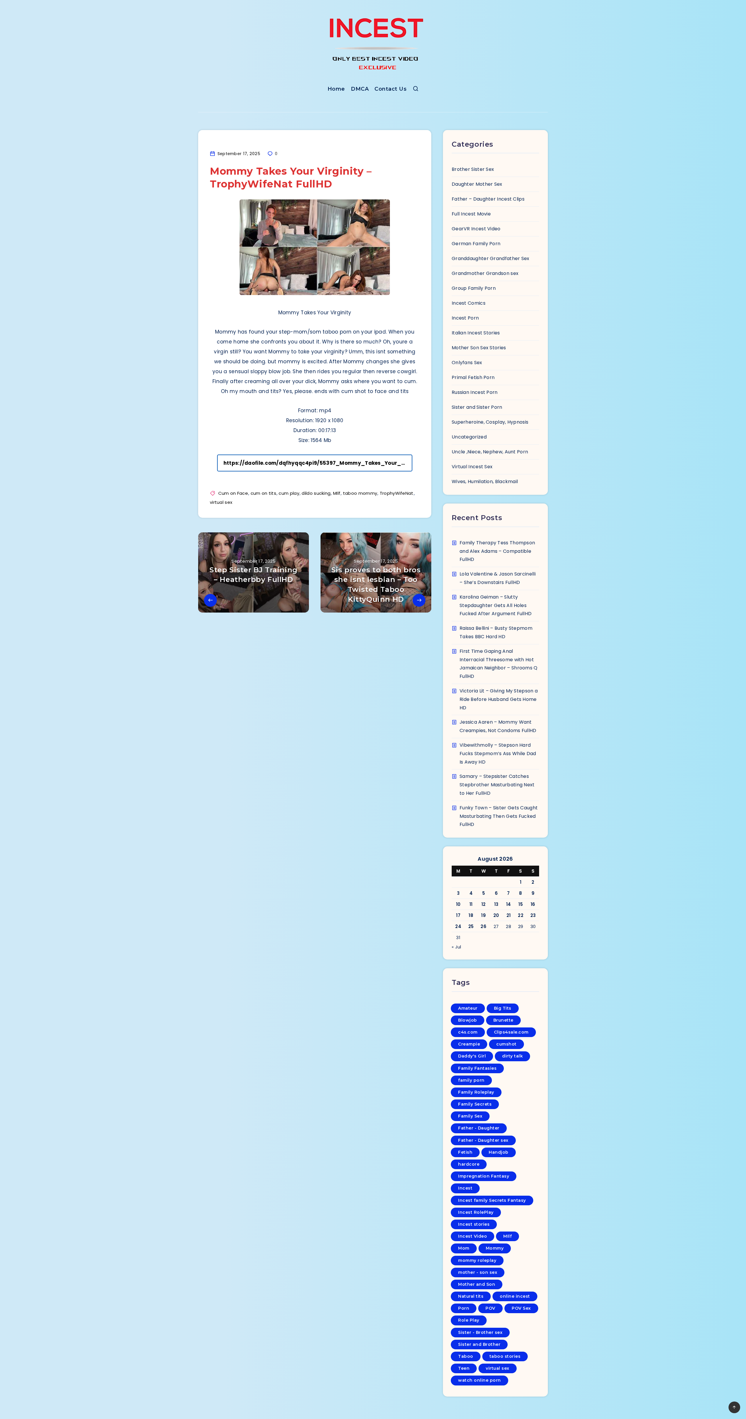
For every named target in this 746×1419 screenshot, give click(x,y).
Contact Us (390, 89)
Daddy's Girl (472, 1056)
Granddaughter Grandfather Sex (490, 258)
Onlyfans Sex (467, 362)
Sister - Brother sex (480, 1332)
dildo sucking (316, 493)
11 (471, 904)
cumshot (506, 1044)
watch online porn (479, 1380)
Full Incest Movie (471, 214)
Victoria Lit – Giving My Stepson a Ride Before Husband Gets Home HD (499, 699)
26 (483, 926)
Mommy (495, 1248)
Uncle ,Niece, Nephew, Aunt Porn (490, 451)
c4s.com (468, 1032)
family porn (471, 1080)
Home (336, 89)
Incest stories (474, 1224)
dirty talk (512, 1056)
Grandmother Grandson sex (485, 273)
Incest (465, 1188)
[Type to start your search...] (416, 90)
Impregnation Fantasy (483, 1176)
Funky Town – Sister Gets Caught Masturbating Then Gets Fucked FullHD (499, 816)
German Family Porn (476, 243)
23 (533, 915)
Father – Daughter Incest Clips (488, 199)
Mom (463, 1248)
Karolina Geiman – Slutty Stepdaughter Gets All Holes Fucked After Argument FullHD (496, 605)
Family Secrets (475, 1104)
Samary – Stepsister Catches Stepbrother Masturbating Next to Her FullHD (497, 785)
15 (520, 904)
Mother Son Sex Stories (479, 347)
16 (533, 904)
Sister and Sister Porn (477, 407)
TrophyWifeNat (397, 493)
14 (508, 904)
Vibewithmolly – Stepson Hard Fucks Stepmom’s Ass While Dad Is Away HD (498, 753)
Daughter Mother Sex (477, 184)
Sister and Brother (479, 1344)
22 (520, 915)
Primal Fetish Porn (473, 377)
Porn (463, 1308)
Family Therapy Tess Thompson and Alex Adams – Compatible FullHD (497, 551)
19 (483, 915)
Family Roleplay (476, 1092)
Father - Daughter (478, 1128)
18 (471, 915)
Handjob (499, 1152)
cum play (289, 493)
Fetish (465, 1152)
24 (458, 926)
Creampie (469, 1044)
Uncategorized (469, 437)
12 (483, 904)
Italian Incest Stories (476, 332)
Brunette (503, 1020)
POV (490, 1308)
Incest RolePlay (476, 1212)
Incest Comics (468, 303)
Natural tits (470, 1296)
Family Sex (470, 1116)
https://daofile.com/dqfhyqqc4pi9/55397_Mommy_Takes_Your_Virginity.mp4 (318, 462)
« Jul (456, 947)
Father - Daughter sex (483, 1140)
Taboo (465, 1356)
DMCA (360, 89)
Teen (463, 1368)
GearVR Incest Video (476, 228)
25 (471, 926)
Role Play (468, 1320)
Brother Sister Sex (473, 169)
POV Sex (521, 1308)
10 (458, 904)
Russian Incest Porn (475, 392)
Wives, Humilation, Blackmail (485, 481)
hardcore (468, 1164)
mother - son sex (477, 1272)
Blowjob (467, 1020)
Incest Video (472, 1236)
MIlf (336, 493)
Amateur (468, 1008)
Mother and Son (476, 1284)
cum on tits (263, 493)
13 (496, 904)
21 (508, 915)
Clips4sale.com (511, 1032)
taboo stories (505, 1356)
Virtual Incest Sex (472, 466)
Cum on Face (233, 493)
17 (458, 915)
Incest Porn (465, 318)
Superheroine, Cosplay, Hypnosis (490, 422)
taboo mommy (360, 493)
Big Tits (502, 1008)
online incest (515, 1296)
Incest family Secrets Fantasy (492, 1200)
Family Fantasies (477, 1068)
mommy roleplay (477, 1260)
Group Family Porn (474, 288)
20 (496, 915)
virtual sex (221, 502)
